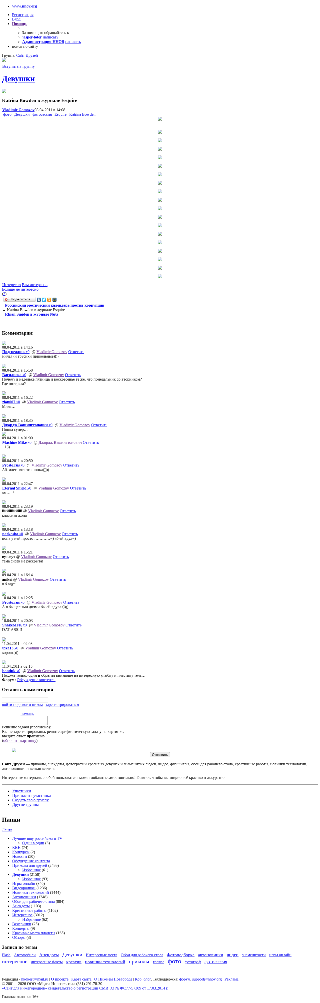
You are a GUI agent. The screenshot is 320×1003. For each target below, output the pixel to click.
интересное (14, 961)
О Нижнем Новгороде (113, 979)
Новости (19, 856)
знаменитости (254, 955)
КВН (16, 847)
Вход (16, 19)
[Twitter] (44, 299)
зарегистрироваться (62, 704)
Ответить (76, 352)
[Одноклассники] (49, 299)
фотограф (193, 962)
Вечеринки (21, 924)
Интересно (11, 285)
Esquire (60, 114)
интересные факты (47, 962)
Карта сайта (81, 979)
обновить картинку (19, 740)
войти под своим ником (22, 704)
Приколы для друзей (29, 865)
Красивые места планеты (33, 933)
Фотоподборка (180, 954)
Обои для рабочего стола (33, 901)
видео (232, 954)
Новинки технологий (30, 892)
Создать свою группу (30, 800)
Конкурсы (21, 852)
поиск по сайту (25, 46)
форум (184, 979)
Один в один (33, 843)
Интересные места (101, 955)
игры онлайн (280, 955)
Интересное (22, 915)
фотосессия (42, 114)
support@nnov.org (207, 979)
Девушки (18, 78)
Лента (7, 830)
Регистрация (23, 14)
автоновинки (210, 954)
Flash (6, 955)
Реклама (231, 979)
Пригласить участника (31, 795)
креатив (74, 961)
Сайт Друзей (27, 55)
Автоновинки (24, 897)
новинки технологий (105, 961)
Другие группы (25, 804)
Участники (21, 791)
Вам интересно (35, 285)
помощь (27, 713)
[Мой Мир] (54, 299)
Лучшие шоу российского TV (37, 838)
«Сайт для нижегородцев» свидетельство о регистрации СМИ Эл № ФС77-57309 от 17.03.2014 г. (85, 988)
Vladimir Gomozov (51, 352)
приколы (139, 961)
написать (50, 37)
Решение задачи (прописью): (26, 727)
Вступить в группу (18, 66)
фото (7, 114)
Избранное (31, 870)
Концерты (21, 928)
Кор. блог (143, 979)
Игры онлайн (23, 883)
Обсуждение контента (35, 680)
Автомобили (25, 955)
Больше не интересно (20, 289)
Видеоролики (24, 888)
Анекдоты (21, 906)
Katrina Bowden (82, 114)
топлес (158, 962)
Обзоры (19, 937)
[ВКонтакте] (39, 299)
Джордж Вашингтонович (60, 442)
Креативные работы (29, 910)
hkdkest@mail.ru (34, 979)
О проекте (59, 979)
